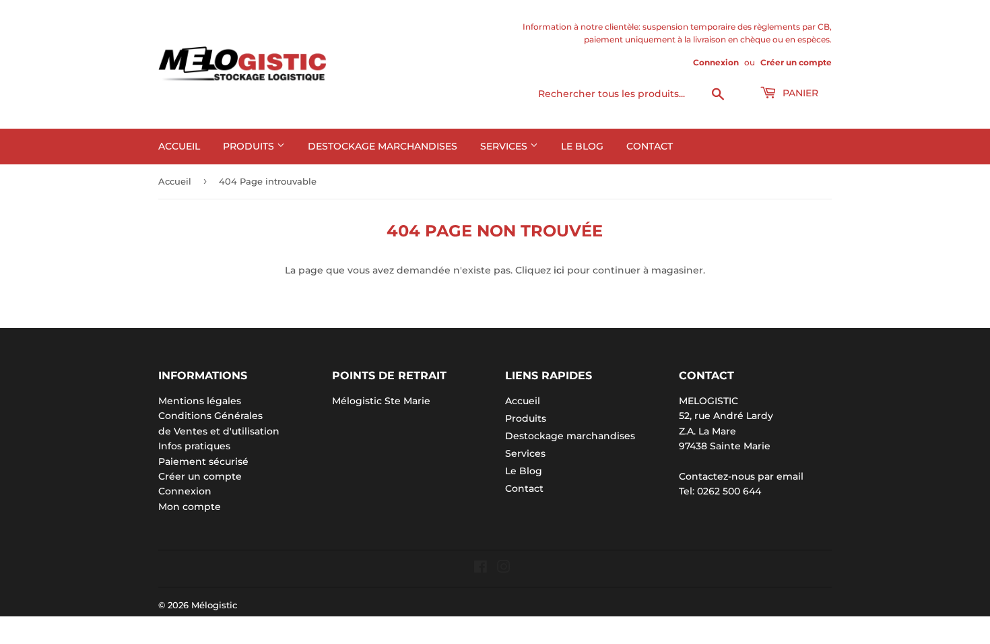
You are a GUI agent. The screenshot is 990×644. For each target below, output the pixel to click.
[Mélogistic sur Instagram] (503, 568)
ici (559, 270)
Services (505, 146)
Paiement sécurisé (203, 461)
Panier (799, 93)
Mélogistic (214, 605)
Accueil (179, 146)
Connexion (716, 62)
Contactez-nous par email (741, 476)
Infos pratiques (194, 446)
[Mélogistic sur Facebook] (480, 568)
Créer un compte (796, 62)
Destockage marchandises (382, 146)
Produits (250, 146)
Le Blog (582, 146)
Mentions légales (199, 401)
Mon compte (189, 507)
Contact (649, 146)
